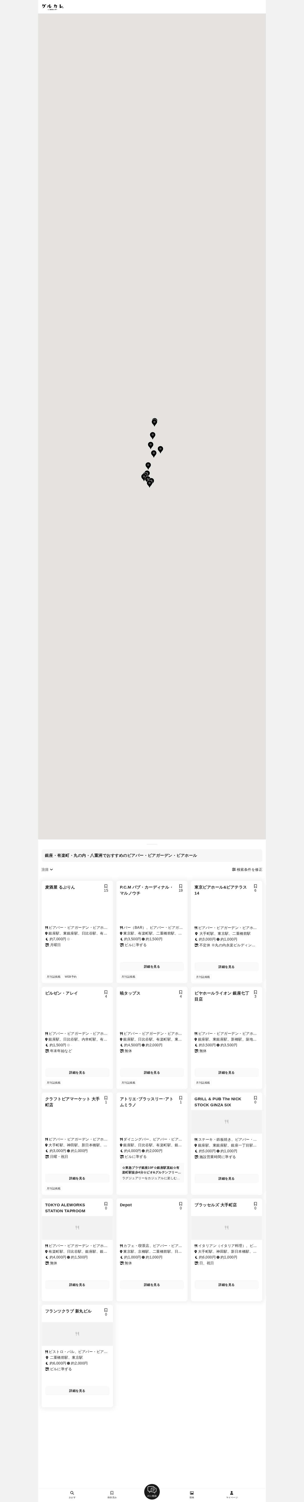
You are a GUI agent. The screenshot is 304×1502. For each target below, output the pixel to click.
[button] (154, 454)
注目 (46, 869)
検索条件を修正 (249, 869)
